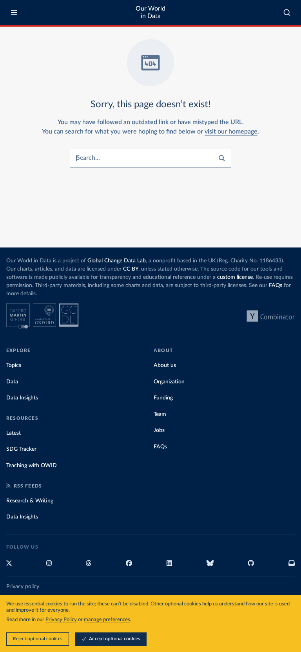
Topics (13, 365)
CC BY (130, 269)
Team (160, 414)
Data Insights (22, 398)
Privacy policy (22, 586)
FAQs (275, 285)
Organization (169, 382)
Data (12, 382)
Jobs (159, 430)
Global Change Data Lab (116, 261)
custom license (235, 277)
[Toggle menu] (14, 12)
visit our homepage (231, 131)
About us (165, 365)
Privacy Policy (61, 619)
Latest (13, 433)
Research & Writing (29, 501)
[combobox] (287, 12)
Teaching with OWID (31, 465)
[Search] (287, 12)
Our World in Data (150, 12)
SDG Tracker (21, 449)
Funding (163, 398)
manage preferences (107, 619)
